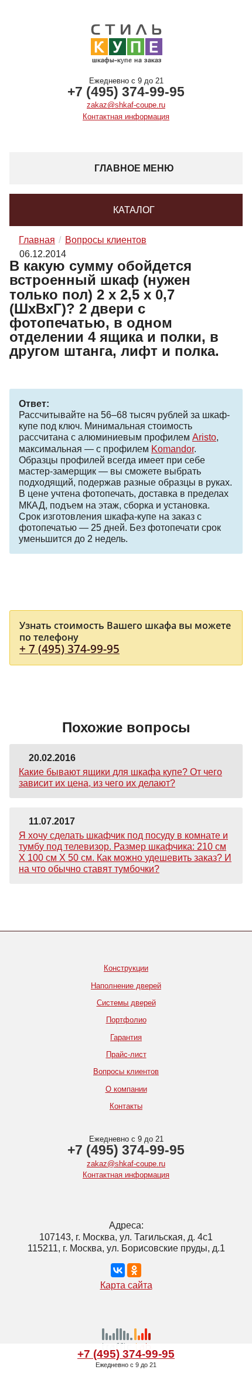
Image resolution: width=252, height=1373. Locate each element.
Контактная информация (126, 116)
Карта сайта (126, 1285)
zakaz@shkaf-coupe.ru (126, 104)
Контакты (126, 1106)
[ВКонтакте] (118, 1270)
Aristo (204, 437)
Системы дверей (126, 1002)
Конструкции (126, 968)
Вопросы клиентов (126, 1071)
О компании (126, 1089)
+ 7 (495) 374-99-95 (69, 649)
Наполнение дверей (126, 985)
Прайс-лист (126, 1054)
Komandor (172, 449)
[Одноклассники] (134, 1270)
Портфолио (126, 1019)
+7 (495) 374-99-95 (126, 91)
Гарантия (126, 1037)
